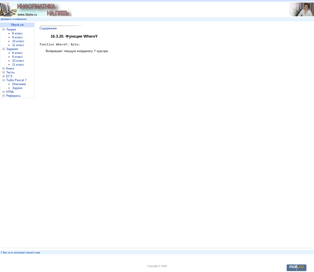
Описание (19, 84)
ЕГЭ (9, 76)
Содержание (48, 28)
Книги (10, 68)
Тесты (10, 72)
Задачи (17, 88)
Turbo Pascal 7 (16, 80)
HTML (10, 92)
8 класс (17, 33)
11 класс (18, 45)
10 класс (18, 41)
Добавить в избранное (14, 19)
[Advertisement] (168, 9)
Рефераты (13, 95)
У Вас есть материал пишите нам (20, 252)
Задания (12, 49)
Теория (11, 29)
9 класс (17, 37)
